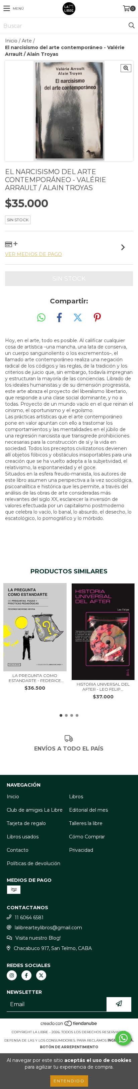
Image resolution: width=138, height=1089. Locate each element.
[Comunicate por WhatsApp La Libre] (123, 1038)
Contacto (17, 850)
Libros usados (23, 837)
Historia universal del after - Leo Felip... (103, 687)
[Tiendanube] (69, 1025)
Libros (76, 797)
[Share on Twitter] (77, 317)
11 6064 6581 (29, 918)
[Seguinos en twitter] (41, 975)
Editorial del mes (88, 810)
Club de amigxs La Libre (35, 810)
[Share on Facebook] (59, 317)
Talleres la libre (85, 823)
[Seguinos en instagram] (12, 975)
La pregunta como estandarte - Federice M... (35, 678)
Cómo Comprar (87, 837)
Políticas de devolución (33, 863)
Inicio (11, 41)
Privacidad (81, 850)
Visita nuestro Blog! (38, 938)
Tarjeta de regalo (26, 823)
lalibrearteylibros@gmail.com (48, 928)
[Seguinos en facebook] (26, 975)
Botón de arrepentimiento (69, 1047)
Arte (27, 41)
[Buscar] (131, 25)
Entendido (69, 1080)
